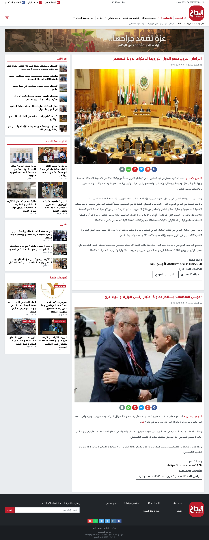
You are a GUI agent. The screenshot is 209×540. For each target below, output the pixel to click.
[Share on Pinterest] (135, 169)
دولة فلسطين (190, 274)
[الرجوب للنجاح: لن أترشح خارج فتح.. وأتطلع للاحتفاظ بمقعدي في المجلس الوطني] (52, 326)
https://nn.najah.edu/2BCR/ (184, 264)
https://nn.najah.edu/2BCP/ (184, 465)
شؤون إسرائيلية (131, 18)
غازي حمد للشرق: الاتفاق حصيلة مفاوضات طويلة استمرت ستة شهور (22, 340)
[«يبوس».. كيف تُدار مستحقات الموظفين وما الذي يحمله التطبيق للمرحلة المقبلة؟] (52, 291)
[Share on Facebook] (154, 169)
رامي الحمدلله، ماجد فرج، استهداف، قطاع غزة (168, 476)
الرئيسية (201, 23)
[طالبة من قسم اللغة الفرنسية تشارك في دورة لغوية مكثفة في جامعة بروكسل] (52, 155)
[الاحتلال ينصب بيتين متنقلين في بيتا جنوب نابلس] (63, 88)
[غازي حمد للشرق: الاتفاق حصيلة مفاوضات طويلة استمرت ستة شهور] (21, 326)
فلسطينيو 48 (149, 18)
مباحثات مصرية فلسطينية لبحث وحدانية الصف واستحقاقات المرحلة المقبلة (33, 77)
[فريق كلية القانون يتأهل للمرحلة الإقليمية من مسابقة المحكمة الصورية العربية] (21, 155)
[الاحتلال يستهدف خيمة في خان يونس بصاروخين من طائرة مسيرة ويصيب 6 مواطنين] (63, 68)
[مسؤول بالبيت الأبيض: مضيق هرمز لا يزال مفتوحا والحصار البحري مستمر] (63, 98)
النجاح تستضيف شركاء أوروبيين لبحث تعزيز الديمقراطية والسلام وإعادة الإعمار (55, 206)
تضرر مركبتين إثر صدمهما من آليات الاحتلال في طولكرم (33, 118)
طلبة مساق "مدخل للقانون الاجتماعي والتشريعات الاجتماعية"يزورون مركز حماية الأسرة (21, 206)
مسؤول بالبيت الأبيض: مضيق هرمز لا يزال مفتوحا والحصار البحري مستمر (36, 98)
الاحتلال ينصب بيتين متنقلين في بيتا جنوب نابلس (35, 87)
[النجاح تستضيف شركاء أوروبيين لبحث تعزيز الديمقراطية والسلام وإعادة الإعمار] (52, 190)
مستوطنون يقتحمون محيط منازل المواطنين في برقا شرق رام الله (32, 128)
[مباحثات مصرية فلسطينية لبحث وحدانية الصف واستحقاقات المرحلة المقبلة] (63, 78)
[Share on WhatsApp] (128, 169)
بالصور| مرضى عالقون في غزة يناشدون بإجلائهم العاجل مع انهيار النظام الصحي (30, 247)
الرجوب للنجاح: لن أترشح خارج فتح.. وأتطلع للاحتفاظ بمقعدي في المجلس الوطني (53, 342)
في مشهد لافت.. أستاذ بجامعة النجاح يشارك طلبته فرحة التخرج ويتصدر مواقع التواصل (31, 234)
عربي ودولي (113, 18)
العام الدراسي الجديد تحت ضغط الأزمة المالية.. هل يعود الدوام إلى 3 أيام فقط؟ (22, 307)
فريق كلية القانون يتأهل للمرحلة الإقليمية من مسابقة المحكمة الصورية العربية (22, 170)
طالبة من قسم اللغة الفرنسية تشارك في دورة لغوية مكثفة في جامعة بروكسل (53, 170)
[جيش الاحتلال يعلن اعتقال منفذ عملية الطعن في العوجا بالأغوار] (63, 108)
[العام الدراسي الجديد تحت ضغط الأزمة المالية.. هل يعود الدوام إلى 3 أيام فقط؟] (21, 291)
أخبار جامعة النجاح (84, 18)
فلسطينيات (166, 18)
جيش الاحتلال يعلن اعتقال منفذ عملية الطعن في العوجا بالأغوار (34, 108)
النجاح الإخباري (196, 13)
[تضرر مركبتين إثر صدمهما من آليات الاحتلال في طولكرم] (63, 118)
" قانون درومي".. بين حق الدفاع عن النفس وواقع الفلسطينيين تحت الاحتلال (30, 261)
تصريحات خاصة (58, 278)
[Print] (122, 169)
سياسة (180, 23)
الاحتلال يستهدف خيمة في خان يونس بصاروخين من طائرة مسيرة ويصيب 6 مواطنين (32, 67)
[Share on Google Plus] (148, 169)
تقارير (100, 18)
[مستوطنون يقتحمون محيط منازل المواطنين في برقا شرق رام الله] (63, 128)
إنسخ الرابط (157, 264)
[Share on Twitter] (141, 169)
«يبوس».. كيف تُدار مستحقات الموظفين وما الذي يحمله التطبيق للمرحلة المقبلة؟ (54, 307)
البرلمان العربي (165, 274)
